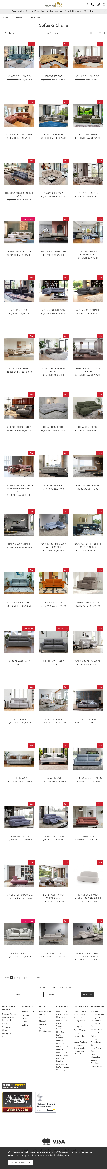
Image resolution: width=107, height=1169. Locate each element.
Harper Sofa (88, 836)
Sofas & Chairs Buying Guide (79, 1013)
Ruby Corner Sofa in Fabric (53, 370)
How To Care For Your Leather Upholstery (62, 1067)
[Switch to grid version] (91, 33)
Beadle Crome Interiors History (8, 1019)
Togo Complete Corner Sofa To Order (87, 545)
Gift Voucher (96, 1032)
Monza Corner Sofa (53, 310)
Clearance (26, 1021)
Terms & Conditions (95, 1062)
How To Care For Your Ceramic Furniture (61, 1036)
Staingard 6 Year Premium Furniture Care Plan (96, 1021)
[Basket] (104, 4)
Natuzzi (42, 1021)
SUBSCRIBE (87, 994)
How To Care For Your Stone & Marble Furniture (62, 1056)
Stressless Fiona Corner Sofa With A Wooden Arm (19, 488)
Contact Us (6, 1026)
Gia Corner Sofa (53, 193)
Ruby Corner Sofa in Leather (88, 370)
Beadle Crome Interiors (45, 1013)
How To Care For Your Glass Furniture (62, 1046)
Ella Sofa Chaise (88, 134)
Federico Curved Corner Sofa (19, 195)
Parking (94, 1036)
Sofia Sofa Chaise (88, 426)
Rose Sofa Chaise (19, 368)
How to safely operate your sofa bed (79, 1051)
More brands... (45, 1031)
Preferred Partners (9, 1014)
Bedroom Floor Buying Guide (79, 1037)
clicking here (63, 1155)
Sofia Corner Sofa (54, 426)
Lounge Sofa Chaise (19, 251)
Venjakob (43, 1024)
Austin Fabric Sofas (88, 602)
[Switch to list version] (100, 33)
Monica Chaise (19, 310)
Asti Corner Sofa (53, 76)
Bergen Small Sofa (53, 660)
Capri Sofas (19, 719)
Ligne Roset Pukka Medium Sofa (53, 896)
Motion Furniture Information (80, 1043)
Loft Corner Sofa (88, 193)
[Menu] (3, 4)
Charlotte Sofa (88, 719)
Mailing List (6, 1033)
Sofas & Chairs (28, 1011)
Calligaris (43, 1017)
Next (38, 977)
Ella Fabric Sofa (54, 777)
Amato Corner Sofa (19, 76)
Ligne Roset (43, 1027)
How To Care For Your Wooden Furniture (61, 1024)
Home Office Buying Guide (79, 1019)
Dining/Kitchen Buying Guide (79, 1031)
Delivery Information (95, 1055)
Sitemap (5, 1036)
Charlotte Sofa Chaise (19, 134)
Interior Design (96, 1029)
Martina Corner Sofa (53, 251)
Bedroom (25, 1018)
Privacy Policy (96, 1066)
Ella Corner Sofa (54, 134)
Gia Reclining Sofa (54, 836)
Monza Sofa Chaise (87, 310)
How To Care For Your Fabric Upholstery (62, 1014)
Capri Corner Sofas (87, 76)
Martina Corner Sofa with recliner (53, 545)
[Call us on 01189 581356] (92, 4)
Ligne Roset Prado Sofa (19, 894)
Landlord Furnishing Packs (97, 1013)
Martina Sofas (53, 953)
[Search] (86, 4)
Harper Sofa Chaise (19, 543)
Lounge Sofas (19, 953)
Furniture (25, 1015)
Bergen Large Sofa (19, 660)
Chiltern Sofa (19, 777)
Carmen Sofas (53, 719)
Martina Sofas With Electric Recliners (87, 955)
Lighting (25, 1024)
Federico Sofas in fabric (88, 777)
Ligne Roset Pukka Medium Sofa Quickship (87, 896)
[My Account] (98, 4)
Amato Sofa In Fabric (19, 602)
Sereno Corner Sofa (19, 426)
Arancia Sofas (53, 602)
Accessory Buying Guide (79, 1025)
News (4, 1030)
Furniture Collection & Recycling (96, 1042)
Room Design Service (96, 1049)
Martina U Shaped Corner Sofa (88, 253)
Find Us (5, 1023)
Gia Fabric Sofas (19, 836)
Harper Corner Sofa (87, 485)
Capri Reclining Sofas (87, 660)
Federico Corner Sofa (53, 485)
